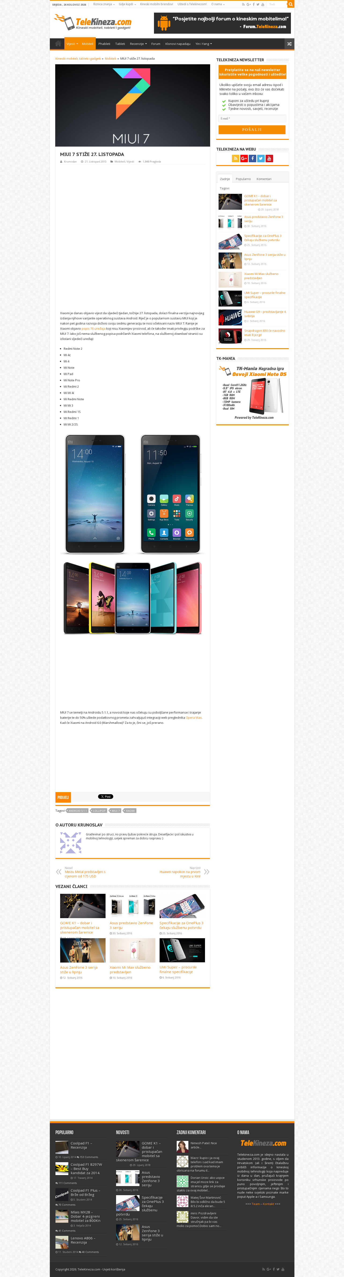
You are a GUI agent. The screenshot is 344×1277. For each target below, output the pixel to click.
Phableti (104, 44)
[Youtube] (263, 4)
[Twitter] (258, 4)
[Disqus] (132, 1056)
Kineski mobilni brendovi (156, 4)
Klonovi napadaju (177, 44)
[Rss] (243, 4)
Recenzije (137, 44)
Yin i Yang (202, 44)
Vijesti (71, 44)
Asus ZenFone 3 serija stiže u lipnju (79, 969)
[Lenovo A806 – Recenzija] (61, 1242)
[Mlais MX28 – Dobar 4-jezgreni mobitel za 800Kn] (61, 1216)
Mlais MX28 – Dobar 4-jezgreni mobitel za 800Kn (85, 1216)
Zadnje (225, 179)
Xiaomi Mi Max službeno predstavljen (130, 969)
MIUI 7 (116, 810)
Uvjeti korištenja (113, 1269)
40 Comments (90, 1252)
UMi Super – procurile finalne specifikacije (178, 969)
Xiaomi (130, 810)
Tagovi (224, 188)
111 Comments (68, 1183)
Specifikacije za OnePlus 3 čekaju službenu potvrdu (182, 925)
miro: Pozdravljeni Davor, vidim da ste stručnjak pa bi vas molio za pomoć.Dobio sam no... (199, 1219)
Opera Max (194, 717)
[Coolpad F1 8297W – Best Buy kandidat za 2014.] (61, 1168)
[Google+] (248, 4)
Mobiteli (87, 44)
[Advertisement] (133, 237)
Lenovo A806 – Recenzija (83, 1240)
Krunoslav (70, 161)
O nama (216, 4)
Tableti (120, 44)
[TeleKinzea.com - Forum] (222, 23)
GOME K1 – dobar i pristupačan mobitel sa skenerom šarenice (79, 927)
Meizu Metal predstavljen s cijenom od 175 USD (85, 872)
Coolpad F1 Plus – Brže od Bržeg (85, 1192)
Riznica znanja (102, 4)
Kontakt (268, 1204)
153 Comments (89, 1157)
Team (256, 1204)
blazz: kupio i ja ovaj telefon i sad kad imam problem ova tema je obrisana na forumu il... (200, 1164)
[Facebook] (253, 4)
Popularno (243, 179)
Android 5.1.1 (78, 810)
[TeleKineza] (92, 21)
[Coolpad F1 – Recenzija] (61, 1147)
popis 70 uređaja (94, 328)
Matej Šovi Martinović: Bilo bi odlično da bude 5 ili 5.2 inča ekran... (208, 1201)
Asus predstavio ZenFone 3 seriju (151, 1178)
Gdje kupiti (126, 4)
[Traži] (290, 4)
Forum (155, 44)
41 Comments (67, 1230)
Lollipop (99, 810)
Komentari (264, 179)
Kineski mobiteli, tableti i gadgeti (78, 58)
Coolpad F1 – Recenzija (81, 1145)
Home (58, 43)
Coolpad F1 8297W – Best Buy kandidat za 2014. (86, 1168)
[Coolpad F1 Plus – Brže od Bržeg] (61, 1194)
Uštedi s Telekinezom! (192, 4)
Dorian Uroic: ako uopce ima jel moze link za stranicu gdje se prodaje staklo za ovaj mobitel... (201, 1184)
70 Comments (67, 1204)
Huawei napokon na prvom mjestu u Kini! (180, 872)
